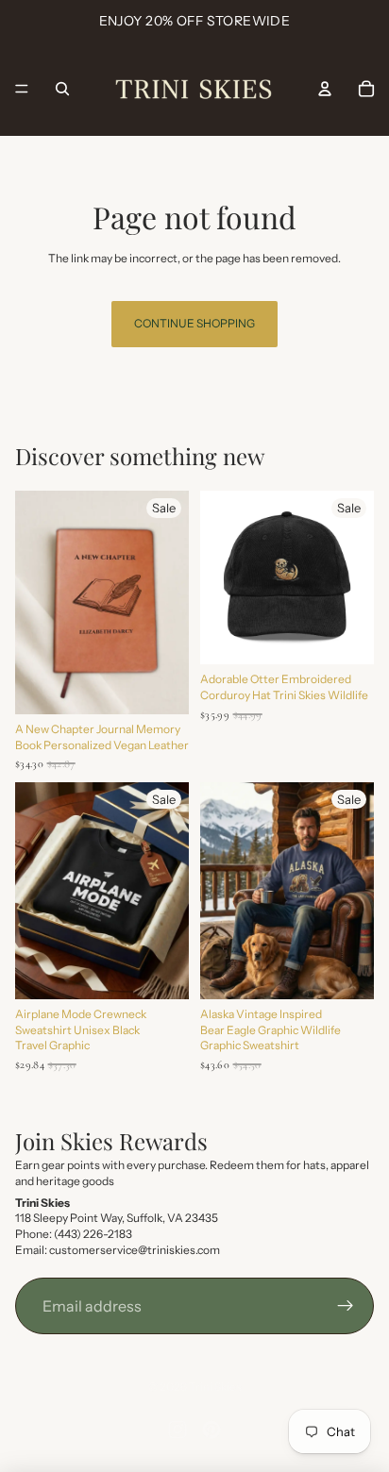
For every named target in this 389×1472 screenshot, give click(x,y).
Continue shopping (194, 323)
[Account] (325, 88)
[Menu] (21, 88)
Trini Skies (215, 1387)
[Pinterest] (211, 1429)
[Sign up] (345, 1306)
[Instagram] (177, 1429)
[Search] (62, 88)
